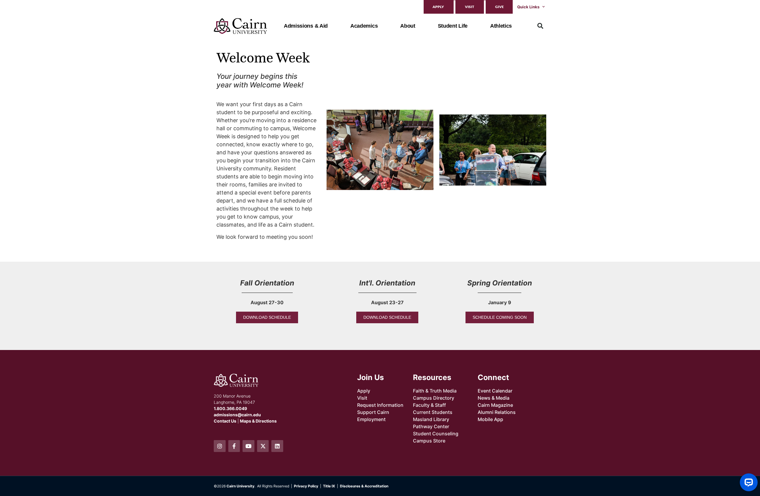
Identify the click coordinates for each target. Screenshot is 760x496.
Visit (469, 6)
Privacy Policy (306, 486)
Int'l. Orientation (387, 283)
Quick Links (528, 6)
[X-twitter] (263, 446)
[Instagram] (220, 446)
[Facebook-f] (234, 446)
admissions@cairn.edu (237, 414)
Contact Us (225, 420)
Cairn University (240, 486)
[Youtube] (248, 446)
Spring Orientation (499, 283)
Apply (438, 6)
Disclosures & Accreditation (364, 486)
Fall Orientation (267, 283)
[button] (540, 26)
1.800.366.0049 (230, 408)
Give (499, 6)
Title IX (329, 486)
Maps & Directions (258, 420)
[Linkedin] (277, 446)
